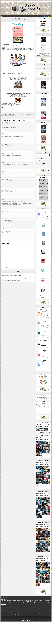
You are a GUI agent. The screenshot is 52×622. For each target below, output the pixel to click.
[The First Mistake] (49, 505)
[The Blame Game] (37, 430)
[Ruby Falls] (49, 449)
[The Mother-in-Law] (41, 474)
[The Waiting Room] (41, 530)
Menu (3, 16)
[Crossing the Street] (39, 576)
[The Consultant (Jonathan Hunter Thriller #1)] (39, 545)
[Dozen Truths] (47, 576)
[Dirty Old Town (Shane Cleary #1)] (37, 483)
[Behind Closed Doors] (39, 582)
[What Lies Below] (47, 548)
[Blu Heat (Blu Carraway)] (37, 579)
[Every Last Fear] (45, 452)
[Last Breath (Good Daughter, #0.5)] (39, 573)
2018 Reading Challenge (43, 350)
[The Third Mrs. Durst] (47, 471)
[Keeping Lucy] (47, 502)
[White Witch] (37, 551)
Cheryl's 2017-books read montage (43, 559)
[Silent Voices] (45, 502)
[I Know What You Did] (39, 452)
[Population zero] (43, 446)
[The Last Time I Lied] (45, 545)
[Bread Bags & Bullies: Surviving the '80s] (49, 499)
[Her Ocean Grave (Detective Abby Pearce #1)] (41, 449)
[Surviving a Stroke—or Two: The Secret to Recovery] (49, 567)
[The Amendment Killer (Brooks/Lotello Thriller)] (41, 564)
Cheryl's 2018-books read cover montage (43, 525)
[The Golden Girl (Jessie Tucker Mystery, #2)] (39, 477)
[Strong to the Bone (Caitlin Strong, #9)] (43, 567)
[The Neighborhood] (39, 499)
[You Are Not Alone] (39, 483)
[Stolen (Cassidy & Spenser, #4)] (43, 582)
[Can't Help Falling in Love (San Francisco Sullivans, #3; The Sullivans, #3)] (43, 570)
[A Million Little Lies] (49, 474)
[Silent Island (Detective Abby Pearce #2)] (45, 443)
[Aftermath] (49, 443)
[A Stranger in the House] (49, 533)
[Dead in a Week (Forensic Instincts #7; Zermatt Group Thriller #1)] (39, 530)
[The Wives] (39, 480)
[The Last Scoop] (41, 483)
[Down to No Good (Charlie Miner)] (45, 567)
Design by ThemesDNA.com (26, 620)
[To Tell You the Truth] (45, 471)
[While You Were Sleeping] (47, 579)
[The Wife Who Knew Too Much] (43, 477)
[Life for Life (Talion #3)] (49, 468)
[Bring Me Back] (45, 548)
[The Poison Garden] (45, 499)
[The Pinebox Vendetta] (45, 477)
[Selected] (49, 542)
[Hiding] (39, 548)
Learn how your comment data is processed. (21, 267)
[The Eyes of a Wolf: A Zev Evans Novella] (41, 579)
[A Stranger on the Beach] (45, 505)
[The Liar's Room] (45, 533)
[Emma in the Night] (45, 474)
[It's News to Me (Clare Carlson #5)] (39, 430)
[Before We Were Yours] (41, 533)
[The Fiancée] (37, 452)
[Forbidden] (47, 573)
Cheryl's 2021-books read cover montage (43, 438)
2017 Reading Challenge (43, 360)
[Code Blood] (45, 575)
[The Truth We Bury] (45, 573)
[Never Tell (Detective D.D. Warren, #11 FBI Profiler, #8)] (37, 530)
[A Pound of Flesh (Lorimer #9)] (41, 567)
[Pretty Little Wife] (43, 468)
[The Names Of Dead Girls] (47, 567)
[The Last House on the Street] (43, 430)
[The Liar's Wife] (41, 443)
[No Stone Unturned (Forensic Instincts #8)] (47, 483)
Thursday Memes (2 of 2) (18, 19)
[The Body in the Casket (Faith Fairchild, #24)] (45, 564)
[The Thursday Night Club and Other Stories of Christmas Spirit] (49, 564)
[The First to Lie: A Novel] (43, 474)
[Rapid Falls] (47, 514)
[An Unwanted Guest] (49, 536)
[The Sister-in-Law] (37, 446)
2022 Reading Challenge (43, 310)
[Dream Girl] (43, 449)
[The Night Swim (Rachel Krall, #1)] (39, 474)
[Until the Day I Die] (45, 511)
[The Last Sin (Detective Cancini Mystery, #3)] (37, 582)
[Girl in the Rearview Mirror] (47, 505)
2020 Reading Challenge (43, 330)
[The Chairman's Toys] (37, 542)
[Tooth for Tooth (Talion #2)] (37, 471)
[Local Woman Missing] (45, 446)
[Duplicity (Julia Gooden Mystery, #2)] (41, 573)
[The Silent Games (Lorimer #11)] (49, 551)
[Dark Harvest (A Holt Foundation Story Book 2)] (37, 573)
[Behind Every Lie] (45, 483)
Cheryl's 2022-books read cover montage (43, 425)
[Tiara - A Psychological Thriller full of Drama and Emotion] (39, 517)
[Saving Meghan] (41, 511)
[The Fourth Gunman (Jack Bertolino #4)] (41, 551)
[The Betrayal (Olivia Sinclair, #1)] (41, 455)
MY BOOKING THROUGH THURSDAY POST (21, 164)
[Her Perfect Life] (39, 449)
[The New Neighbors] (43, 536)
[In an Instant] (41, 480)
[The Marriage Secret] (41, 430)
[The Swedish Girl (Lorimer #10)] (43, 564)
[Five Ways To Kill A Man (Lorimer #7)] (49, 570)
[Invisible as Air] (47, 499)
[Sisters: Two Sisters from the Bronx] (47, 474)
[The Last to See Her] (41, 468)
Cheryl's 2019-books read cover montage (43, 494)
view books (47, 218)
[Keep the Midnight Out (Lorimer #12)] (37, 548)
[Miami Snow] (43, 539)
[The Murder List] (49, 502)
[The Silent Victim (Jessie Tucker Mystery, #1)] (43, 480)
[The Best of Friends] (47, 452)
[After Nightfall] (43, 533)
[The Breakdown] (41, 570)
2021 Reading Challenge (43, 320)
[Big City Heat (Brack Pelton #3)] (41, 576)
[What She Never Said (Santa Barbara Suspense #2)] (43, 505)
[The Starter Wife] (43, 502)
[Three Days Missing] (39, 542)
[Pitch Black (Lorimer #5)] (43, 576)
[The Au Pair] (37, 533)
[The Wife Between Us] (43, 551)
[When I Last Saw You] (47, 449)
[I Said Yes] (47, 443)
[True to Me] (37, 499)
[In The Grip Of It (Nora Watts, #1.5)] (37, 545)
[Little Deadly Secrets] (45, 468)
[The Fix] (45, 551)
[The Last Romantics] (37, 514)
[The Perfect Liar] (37, 517)
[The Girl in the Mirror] (43, 471)
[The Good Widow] (41, 548)
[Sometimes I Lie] (39, 567)
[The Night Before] (41, 508)
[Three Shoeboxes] (49, 548)
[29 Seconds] (37, 502)
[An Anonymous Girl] (37, 536)
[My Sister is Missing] (45, 480)
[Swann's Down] (45, 508)
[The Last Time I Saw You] (49, 508)
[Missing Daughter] (37, 443)
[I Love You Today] (43, 579)
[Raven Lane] (43, 499)
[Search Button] (50, 16)
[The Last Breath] (41, 539)
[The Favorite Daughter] (43, 514)
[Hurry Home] (37, 477)
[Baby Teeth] (49, 539)
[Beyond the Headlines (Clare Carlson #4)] (39, 468)
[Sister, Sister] (39, 570)
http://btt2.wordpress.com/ (18, 43)
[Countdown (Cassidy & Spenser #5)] (37, 567)
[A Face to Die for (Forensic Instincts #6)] (43, 573)
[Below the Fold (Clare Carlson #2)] (49, 514)
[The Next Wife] (41, 452)
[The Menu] (41, 477)
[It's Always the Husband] (47, 530)
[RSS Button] (49, 16)
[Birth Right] (39, 502)
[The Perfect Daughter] (39, 455)
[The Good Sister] (49, 446)
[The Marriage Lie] (47, 542)
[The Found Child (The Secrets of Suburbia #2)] (47, 536)
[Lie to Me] (43, 548)
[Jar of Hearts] (39, 539)
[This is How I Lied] (37, 480)
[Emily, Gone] (47, 508)
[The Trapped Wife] (43, 443)
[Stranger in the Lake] (49, 477)
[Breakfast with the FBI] (37, 486)
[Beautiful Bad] (43, 530)
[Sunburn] (39, 505)
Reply (3, 130)
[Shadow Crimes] (37, 564)
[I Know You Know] (39, 533)
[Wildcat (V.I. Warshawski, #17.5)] (49, 579)
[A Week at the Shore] (47, 477)
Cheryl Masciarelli (43, 213)
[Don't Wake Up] (39, 514)
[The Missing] (47, 564)
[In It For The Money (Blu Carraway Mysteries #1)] (47, 570)
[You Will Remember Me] (49, 452)
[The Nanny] (41, 502)
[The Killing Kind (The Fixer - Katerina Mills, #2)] (39, 585)
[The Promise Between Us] (47, 545)
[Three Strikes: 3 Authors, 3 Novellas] (45, 536)
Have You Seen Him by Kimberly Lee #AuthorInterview (11, 280)
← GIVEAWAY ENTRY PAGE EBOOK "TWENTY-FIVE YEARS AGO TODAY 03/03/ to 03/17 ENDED (9, 115)
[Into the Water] (39, 536)
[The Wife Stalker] (47, 480)
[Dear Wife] (39, 508)
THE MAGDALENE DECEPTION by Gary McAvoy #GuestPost (11, 275)
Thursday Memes (18, 18)
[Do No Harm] (37, 455)
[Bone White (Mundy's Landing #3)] (49, 576)
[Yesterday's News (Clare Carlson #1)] (49, 545)
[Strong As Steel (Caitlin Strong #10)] (37, 511)
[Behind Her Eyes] (47, 582)
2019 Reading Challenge (43, 340)
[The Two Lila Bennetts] (41, 505)
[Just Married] (37, 449)
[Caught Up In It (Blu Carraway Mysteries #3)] (47, 511)
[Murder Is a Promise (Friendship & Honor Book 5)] (43, 545)
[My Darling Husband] (47, 430)
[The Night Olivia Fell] (41, 514)
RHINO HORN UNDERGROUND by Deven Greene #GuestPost (12, 273)
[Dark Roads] (45, 449)
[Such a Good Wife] (39, 446)
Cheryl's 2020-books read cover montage (43, 463)
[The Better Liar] (49, 483)
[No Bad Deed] (43, 483)
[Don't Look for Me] (49, 471)
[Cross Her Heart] (41, 536)
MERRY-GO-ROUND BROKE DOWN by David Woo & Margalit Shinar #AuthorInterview (16, 278)
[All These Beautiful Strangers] (45, 539)
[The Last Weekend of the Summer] (41, 542)
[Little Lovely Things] (43, 508)
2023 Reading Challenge (43, 211)
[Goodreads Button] (47, 16)
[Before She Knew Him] (43, 511)
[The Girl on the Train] (45, 579)
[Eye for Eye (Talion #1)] (41, 471)
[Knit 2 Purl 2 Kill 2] (49, 480)
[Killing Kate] (41, 582)
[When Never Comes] (45, 530)
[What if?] (37, 474)
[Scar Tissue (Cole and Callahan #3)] (47, 539)
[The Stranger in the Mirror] (43, 452)
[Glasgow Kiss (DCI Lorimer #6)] (37, 576)
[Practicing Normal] (49, 573)
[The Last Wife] (41, 446)
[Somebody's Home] (45, 430)
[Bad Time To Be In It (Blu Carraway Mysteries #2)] (41, 545)
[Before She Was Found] (37, 508)
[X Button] (44, 16)
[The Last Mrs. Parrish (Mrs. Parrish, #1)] (37, 539)
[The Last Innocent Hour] (45, 582)
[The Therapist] (47, 446)
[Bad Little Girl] (47, 551)
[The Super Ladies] (45, 542)
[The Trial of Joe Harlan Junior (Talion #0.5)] (39, 471)
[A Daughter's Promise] (37, 570)
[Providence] (47, 533)
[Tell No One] (49, 511)
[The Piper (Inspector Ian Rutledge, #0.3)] (49, 582)
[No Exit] (45, 514)
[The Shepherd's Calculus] (39, 551)
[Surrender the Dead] (37, 468)
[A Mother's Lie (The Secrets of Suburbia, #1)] (43, 542)
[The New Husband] (41, 499)
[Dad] (39, 443)
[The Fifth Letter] (39, 579)
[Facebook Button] (46, 16)
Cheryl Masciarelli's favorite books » (45, 432)
